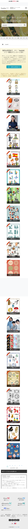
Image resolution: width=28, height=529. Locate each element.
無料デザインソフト (21, 505)
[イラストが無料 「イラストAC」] (5, 8)
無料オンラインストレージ (6, 510)
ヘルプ (2, 514)
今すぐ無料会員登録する (14, 67)
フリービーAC (16, 527)
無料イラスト (6, 500)
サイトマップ (19, 515)
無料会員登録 (8, 514)
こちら (18, 76)
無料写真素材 (21, 500)
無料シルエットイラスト (6, 505)
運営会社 (13, 515)
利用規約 (8, 515)
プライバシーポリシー (16, 514)
